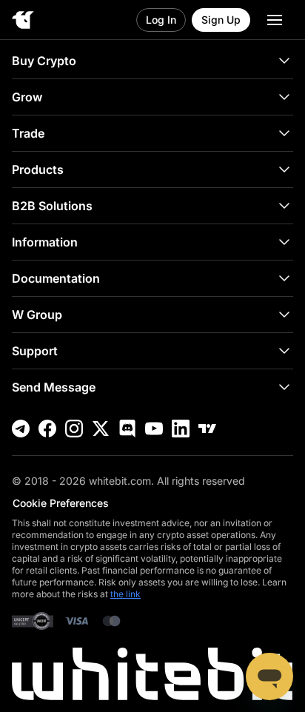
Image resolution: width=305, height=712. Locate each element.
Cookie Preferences (61, 503)
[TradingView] (207, 428)
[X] (101, 428)
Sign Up (221, 19)
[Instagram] (74, 428)
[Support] (269, 676)
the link (125, 594)
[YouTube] (154, 428)
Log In (161, 19)
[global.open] (274, 20)
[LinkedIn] (181, 428)
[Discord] (127, 428)
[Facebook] (47, 428)
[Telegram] (21, 428)
